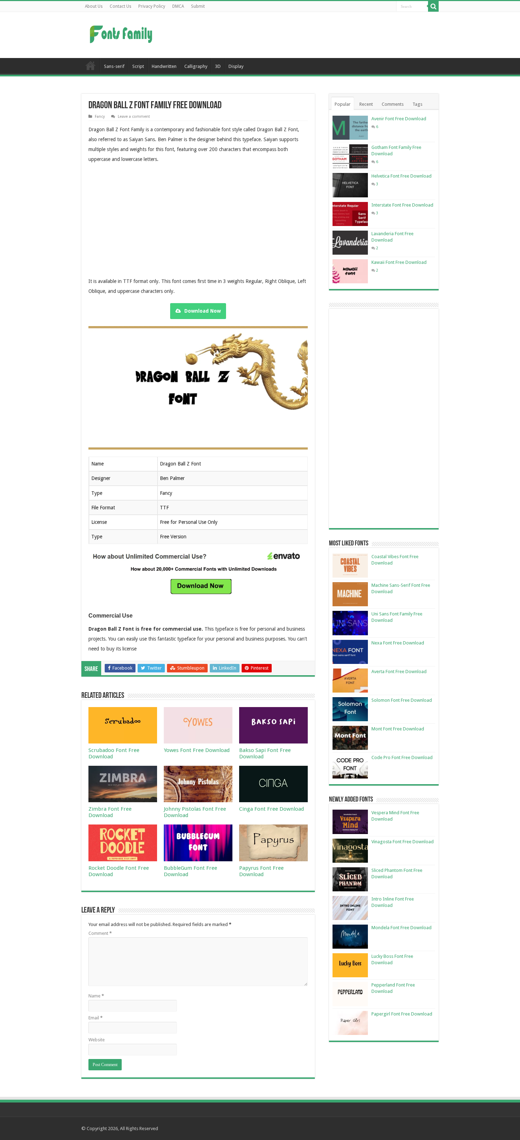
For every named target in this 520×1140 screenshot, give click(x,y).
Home (90, 65)
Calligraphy (195, 66)
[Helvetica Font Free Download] (350, 185)
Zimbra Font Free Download (110, 812)
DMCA (178, 6)
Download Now (202, 311)
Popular (343, 104)
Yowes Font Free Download (197, 750)
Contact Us (120, 6)
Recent (366, 104)
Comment (100, 933)
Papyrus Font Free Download (261, 871)
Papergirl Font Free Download (401, 1014)
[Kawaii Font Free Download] (350, 271)
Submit (198, 6)
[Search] (433, 6)
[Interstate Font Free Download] (350, 214)
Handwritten (164, 66)
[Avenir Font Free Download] (350, 128)
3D (218, 66)
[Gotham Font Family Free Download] (350, 156)
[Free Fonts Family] (122, 32)
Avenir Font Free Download (398, 118)
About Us (94, 6)
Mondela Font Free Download (401, 927)
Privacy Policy (151, 6)
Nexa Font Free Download (397, 643)
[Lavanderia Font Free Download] (350, 243)
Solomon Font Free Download (401, 700)
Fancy (100, 116)
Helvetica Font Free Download (401, 176)
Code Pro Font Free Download (402, 757)
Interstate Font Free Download (402, 205)
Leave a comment (134, 116)
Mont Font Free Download (397, 728)
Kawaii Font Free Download (399, 262)
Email (95, 1017)
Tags (417, 104)
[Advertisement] (304, 35)
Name (96, 996)
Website (96, 1039)
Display (236, 66)
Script (138, 66)
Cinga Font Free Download (271, 809)
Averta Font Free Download (399, 671)
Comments (393, 104)
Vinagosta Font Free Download (402, 841)
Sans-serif (114, 66)
